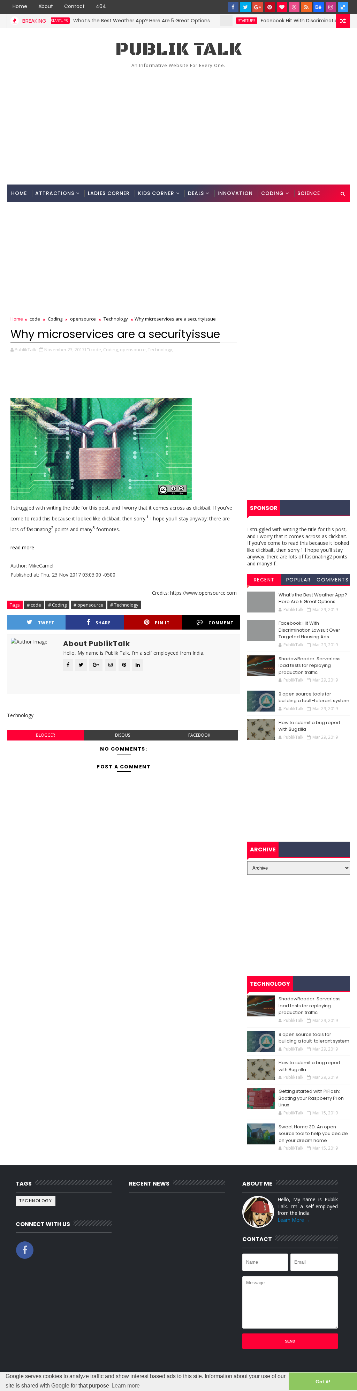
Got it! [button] (323, 1381)
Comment (221, 623)
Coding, (111, 349)
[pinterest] (270, 7)
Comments (333, 579)
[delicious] (343, 7)
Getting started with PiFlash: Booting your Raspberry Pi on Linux (311, 1098)
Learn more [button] (126, 1386)
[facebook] (233, 7)
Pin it (162, 623)
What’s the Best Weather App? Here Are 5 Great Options (122, 20)
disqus (122, 735)
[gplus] (257, 7)
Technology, (160, 349)
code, (96, 349)
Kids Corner (156, 193)
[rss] (306, 7)
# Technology (124, 605)
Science (308, 193)
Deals (196, 193)
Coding (272, 193)
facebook (199, 735)
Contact (74, 6)
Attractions (54, 193)
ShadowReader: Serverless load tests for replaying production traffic (310, 665)
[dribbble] (294, 7)
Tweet (46, 623)
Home (20, 6)
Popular (298, 579)
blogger (45, 735)
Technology (116, 319)
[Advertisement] (178, 125)
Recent (264, 579)
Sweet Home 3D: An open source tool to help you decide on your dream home (313, 1133)
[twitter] (245, 7)
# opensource (88, 605)
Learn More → (294, 1220)
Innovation (235, 193)
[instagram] (331, 7)
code (35, 319)
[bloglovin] (282, 7)
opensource (83, 319)
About (45, 6)
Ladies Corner (109, 193)
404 (101, 6)
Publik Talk (178, 49)
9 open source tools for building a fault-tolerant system (314, 697)
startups (227, 20)
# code (34, 605)
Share (103, 623)
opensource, (133, 349)
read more (22, 547)
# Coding (57, 605)
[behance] (318, 7)
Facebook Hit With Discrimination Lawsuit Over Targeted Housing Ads (309, 630)
